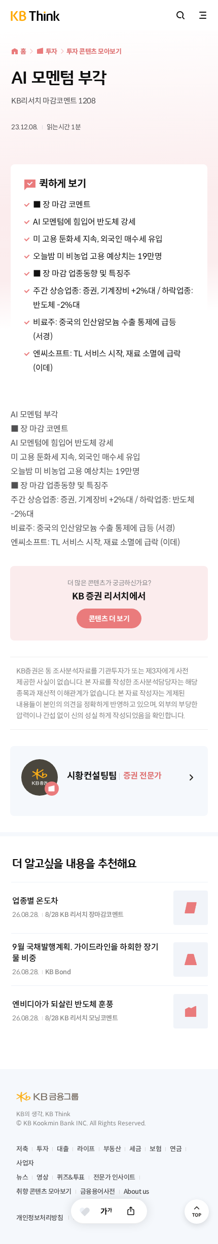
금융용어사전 (97, 1191)
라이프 (86, 1149)
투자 (51, 51)
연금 (175, 1149)
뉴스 (22, 1177)
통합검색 (180, 15)
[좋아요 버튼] (84, 1211)
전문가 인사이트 (114, 1177)
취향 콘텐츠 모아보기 (43, 1191)
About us (136, 1191)
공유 (131, 1211)
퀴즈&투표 (71, 1177)
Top (197, 1211)
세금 (135, 1149)
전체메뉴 (203, 15)
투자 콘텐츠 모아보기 (94, 51)
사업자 (25, 1163)
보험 (155, 1149)
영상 (42, 1177)
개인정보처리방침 (39, 1218)
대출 (62, 1149)
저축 (22, 1149)
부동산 (112, 1149)
